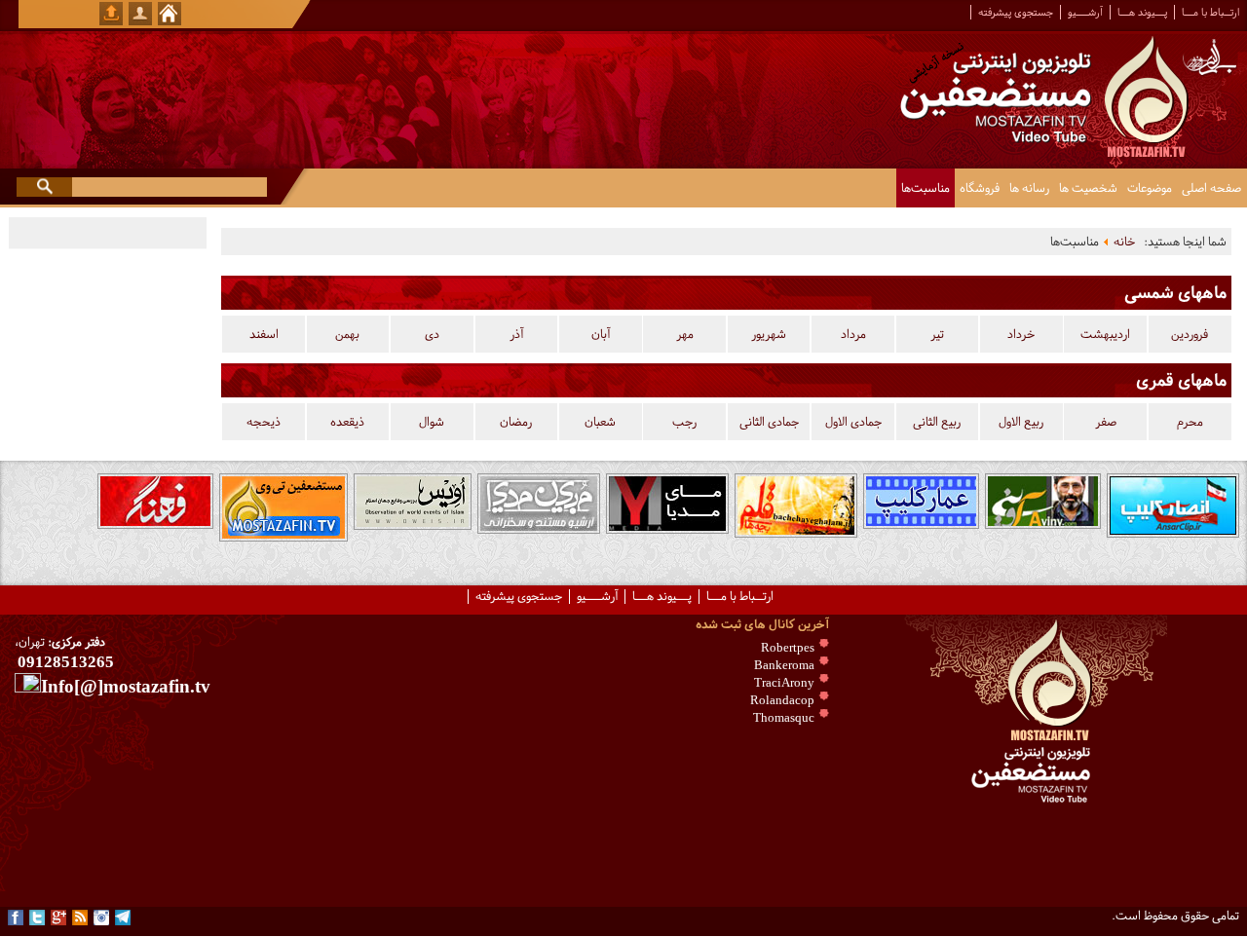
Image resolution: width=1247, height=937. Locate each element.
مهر (685, 334)
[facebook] (15, 917)
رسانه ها (1029, 188)
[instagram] (101, 917)
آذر (516, 334)
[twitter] (37, 917)
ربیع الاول (1021, 422)
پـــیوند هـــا (1142, 12)
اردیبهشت (1105, 334)
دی (432, 334)
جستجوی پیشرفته (1015, 12)
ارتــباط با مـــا (1210, 12)
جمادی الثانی (769, 422)
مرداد (853, 334)
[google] (58, 917)
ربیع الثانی (937, 422)
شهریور (768, 334)
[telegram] (123, 917)
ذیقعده (347, 422)
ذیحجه (263, 422)
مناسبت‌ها (925, 188)
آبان (600, 334)
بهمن (347, 334)
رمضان (516, 422)
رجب (684, 422)
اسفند (264, 334)
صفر (1105, 422)
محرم (1190, 422)
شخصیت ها (1088, 188)
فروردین (1189, 334)
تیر (937, 334)
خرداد (1021, 334)
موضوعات (1149, 188)
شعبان (600, 422)
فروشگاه (980, 188)
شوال (431, 422)
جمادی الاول (853, 422)
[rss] (80, 917)
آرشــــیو (1085, 12)
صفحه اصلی (1211, 188)
